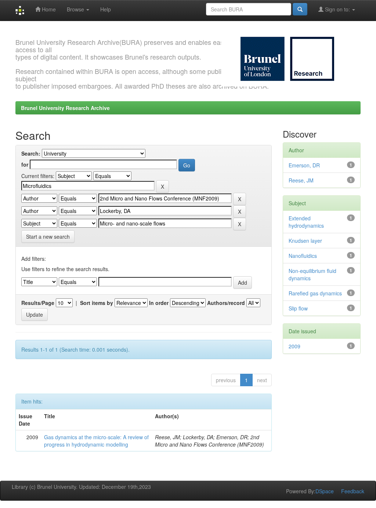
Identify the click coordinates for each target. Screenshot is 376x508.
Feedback (352, 491)
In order (159, 302)
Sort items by (96, 302)
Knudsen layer (305, 240)
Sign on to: (337, 9)
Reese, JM (301, 180)
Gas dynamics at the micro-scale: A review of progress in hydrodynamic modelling (96, 440)
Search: (30, 153)
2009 (294, 346)
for (24, 164)
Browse (76, 9)
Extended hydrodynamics (306, 221)
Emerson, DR (304, 165)
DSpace (324, 491)
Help (105, 9)
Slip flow (298, 308)
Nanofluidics (303, 255)
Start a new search (48, 236)
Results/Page (37, 302)
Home (48, 9)
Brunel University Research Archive (65, 107)
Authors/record (226, 302)
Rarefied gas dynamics (315, 293)
